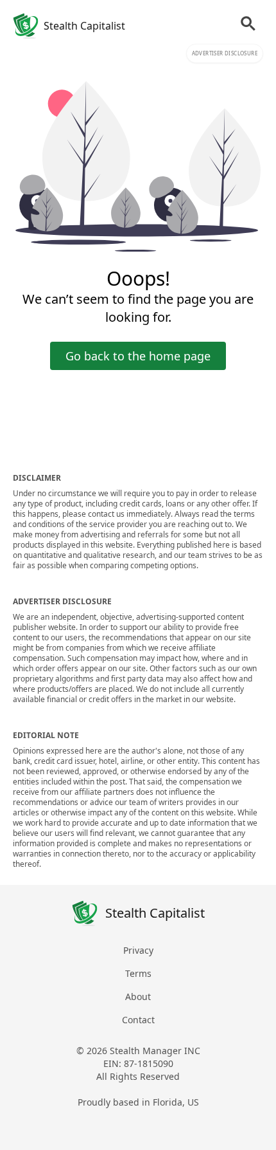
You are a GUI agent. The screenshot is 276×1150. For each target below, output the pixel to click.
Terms (138, 973)
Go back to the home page (138, 356)
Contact (138, 1020)
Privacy (138, 950)
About (138, 996)
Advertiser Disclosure (224, 53)
